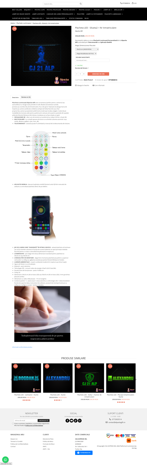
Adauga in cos (98, 74)
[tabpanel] (41, 56)
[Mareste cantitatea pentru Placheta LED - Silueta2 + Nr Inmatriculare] (83, 74)
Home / (13, 23)
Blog (87, 18)
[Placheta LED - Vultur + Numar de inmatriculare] (89, 378)
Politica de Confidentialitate (34, 425)
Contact (13, 446)
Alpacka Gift (79, 31)
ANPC (44, 446)
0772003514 (117, 419)
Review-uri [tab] (25, 97)
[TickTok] (75, 421)
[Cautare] (81, 4)
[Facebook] (67, 421)
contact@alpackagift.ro (116, 422)
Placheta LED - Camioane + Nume (26, 395)
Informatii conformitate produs (22, 347)
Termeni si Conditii (16, 441)
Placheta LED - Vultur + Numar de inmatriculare (89, 396)
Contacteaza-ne (85, 452)
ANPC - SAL (46, 449)
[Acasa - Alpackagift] (21, 4)
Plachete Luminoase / (24, 23)
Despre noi (14, 439)
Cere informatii (99, 85)
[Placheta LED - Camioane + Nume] (26, 378)
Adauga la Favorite (83, 85)
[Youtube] (71, 421)
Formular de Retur (49, 444)
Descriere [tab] (15, 97)
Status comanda (76, 18)
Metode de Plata (48, 439)
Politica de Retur (48, 441)
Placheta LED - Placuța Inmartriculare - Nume (121, 396)
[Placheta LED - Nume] (58, 378)
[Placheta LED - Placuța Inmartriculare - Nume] (121, 378)
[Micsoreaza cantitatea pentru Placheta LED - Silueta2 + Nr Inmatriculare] (76, 74)
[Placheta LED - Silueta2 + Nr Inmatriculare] (41, 56)
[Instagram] (80, 421)
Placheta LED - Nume (57, 395)
